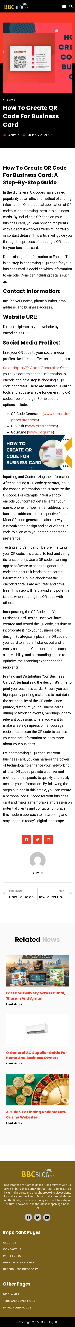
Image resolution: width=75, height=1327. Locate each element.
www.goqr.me (40, 432)
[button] (64, 6)
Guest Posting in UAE (18, 1262)
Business (9, 100)
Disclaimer (11, 1294)
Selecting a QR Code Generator (31, 367)
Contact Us (12, 1249)
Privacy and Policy (17, 1307)
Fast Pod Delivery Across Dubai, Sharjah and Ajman (35, 996)
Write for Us (12, 1256)
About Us (9, 1242)
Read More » (14, 1004)
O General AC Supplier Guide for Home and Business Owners (36, 1055)
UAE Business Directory (20, 1269)
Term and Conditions (19, 1301)
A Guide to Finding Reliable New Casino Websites (36, 1114)
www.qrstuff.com (41, 425)
